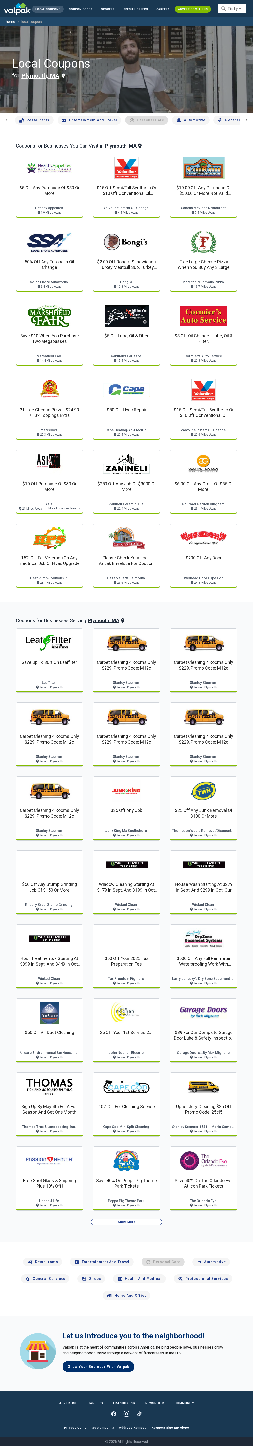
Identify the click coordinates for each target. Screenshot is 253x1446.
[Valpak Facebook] (113, 1413)
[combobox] (232, 8)
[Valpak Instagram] (126, 1413)
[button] (135, 9)
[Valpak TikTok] (139, 1413)
